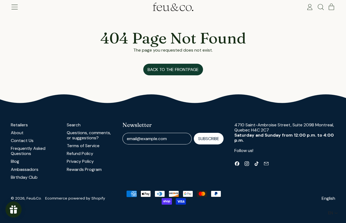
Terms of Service (83, 145)
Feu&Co (33, 198)
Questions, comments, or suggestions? (89, 135)
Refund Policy (80, 153)
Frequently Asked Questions (28, 151)
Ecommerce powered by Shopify (75, 198)
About (17, 133)
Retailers (19, 125)
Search (74, 125)
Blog (15, 161)
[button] (320, 7)
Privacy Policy (80, 161)
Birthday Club (24, 177)
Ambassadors (24, 169)
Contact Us (22, 140)
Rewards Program (84, 169)
